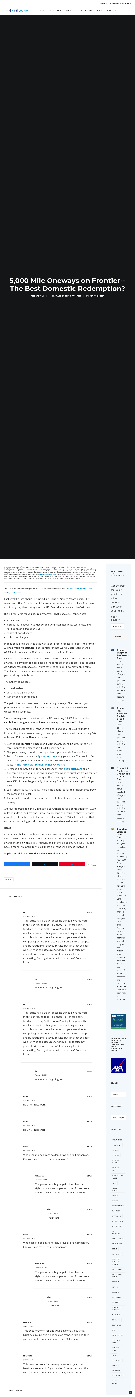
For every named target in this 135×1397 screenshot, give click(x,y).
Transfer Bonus (115, 1349)
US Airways (116, 1371)
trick (114, 1355)
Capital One (116, 1216)
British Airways (118, 1206)
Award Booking (62, 296)
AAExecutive (116, 1145)
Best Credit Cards (90, 11)
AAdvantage (117, 1140)
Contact (101, 3)
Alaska (114, 1150)
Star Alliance (117, 1335)
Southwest (116, 1325)
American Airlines (115, 1161)
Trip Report (116, 1361)
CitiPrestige (117, 1226)
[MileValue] (16, 11)
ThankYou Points (116, 1341)
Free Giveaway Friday (117, 1275)
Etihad (114, 1249)
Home (41, 11)
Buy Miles (116, 1211)
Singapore (116, 1320)
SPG (113, 1330)
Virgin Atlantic (115, 1382)
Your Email (115, 618)
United (114, 1366)
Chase (114, 1221)
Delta (121, 1239)
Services (70, 11)
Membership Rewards (116, 1308)
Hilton (115, 1287)
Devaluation (117, 1244)
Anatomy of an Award (118, 1176)
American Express (115, 1169)
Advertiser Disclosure (119, 3)
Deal (114, 1239)
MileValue (116, 1315)
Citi (121, 1221)
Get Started (55, 11)
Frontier (76, 296)
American (115, 1155)
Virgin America (118, 1376)
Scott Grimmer (96, 296)
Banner (115, 1196)
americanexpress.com (47, 574)
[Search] (129, 12)
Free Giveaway (117, 1269)
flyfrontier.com (46, 756)
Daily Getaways (116, 1232)
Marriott (116, 1302)
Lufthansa (116, 1297)
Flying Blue (116, 1254)
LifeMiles (115, 1292)
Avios (114, 1183)
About (110, 11)
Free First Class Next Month (116, 1261)
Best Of (115, 1201)
